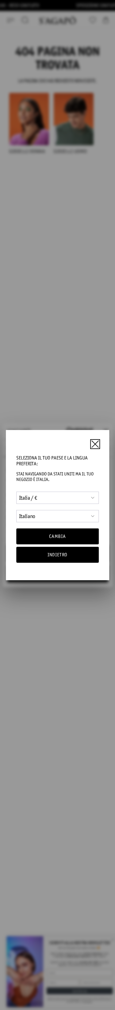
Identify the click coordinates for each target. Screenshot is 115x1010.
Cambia (57, 536)
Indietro (57, 555)
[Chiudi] (95, 444)
